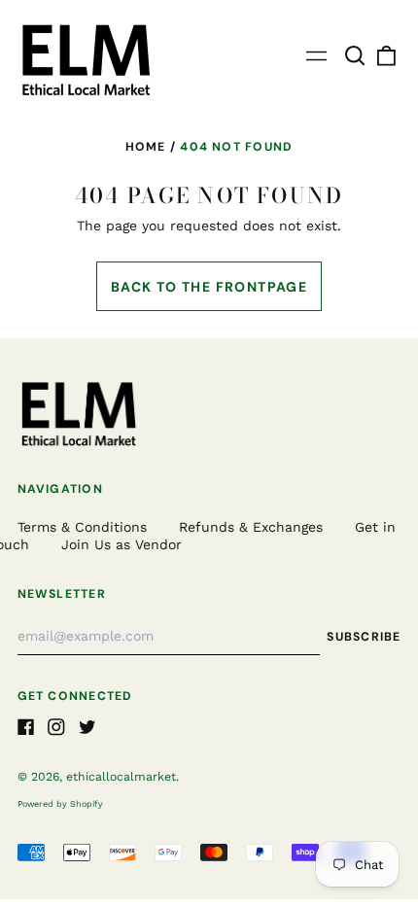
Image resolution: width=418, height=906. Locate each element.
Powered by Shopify (60, 804)
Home (145, 147)
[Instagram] (56, 727)
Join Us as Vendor (121, 544)
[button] (355, 56)
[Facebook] (26, 727)
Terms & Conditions (82, 527)
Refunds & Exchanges (251, 527)
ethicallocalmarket (121, 777)
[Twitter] (87, 727)
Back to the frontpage (209, 287)
